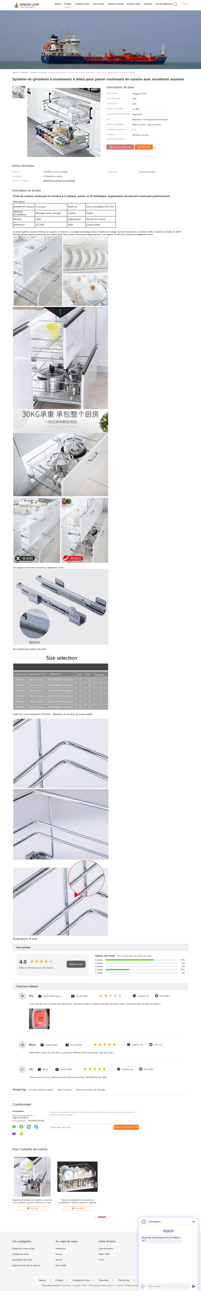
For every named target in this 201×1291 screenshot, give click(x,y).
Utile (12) (158, 1045)
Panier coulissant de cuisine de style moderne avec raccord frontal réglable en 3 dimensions (77, 1201)
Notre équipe (60, 1265)
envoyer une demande (126, 1127)
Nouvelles (148, 4)
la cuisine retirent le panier (41, 1089)
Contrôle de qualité (115, 4)
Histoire (58, 1254)
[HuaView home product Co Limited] (26, 5)
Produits (67, 4)
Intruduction (60, 1249)
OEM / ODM (104, 1254)
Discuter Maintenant (164, 4)
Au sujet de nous (82, 4)
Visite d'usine (98, 4)
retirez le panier (64, 1089)
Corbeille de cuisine (20, 1254)
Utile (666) (148, 1069)
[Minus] (193, 1221)
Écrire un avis (76, 964)
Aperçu (42, 1280)
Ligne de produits (106, 1249)
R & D (101, 1260)
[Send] (193, 1286)
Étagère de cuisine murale (23, 1249)
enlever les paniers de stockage (90, 1089)
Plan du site (123, 1280)
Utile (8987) (165, 996)
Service (58, 1260)
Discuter (146, 146)
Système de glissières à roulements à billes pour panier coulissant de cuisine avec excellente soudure (91, 72)
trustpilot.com (143, 996)
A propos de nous (81, 1280)
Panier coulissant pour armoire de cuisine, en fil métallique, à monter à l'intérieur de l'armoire (122, 1201)
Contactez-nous (134, 4)
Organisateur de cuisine (22, 1260)
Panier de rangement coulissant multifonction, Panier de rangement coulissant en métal (167, 1201)
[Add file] (143, 1286)
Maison (58, 4)
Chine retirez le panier (51, 1285)
